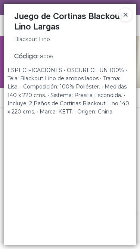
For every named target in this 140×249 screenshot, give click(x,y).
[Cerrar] (125, 14)
